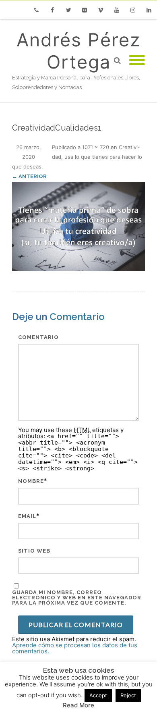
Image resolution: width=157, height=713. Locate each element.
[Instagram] (133, 10)
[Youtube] (117, 10)
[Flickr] (84, 10)
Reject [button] (128, 695)
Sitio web (34, 550)
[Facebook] (52, 10)
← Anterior (29, 176)
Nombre (31, 481)
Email (27, 516)
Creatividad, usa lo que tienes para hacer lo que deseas (77, 157)
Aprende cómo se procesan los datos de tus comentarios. (74, 648)
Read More (78, 705)
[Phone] (36, 10)
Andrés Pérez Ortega (78, 51)
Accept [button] (98, 695)
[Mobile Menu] (137, 60)
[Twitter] (68, 10)
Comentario (38, 337)
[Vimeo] (101, 10)
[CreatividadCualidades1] (78, 226)
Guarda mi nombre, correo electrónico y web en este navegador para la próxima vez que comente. (76, 597)
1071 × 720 (95, 147)
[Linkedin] (149, 10)
